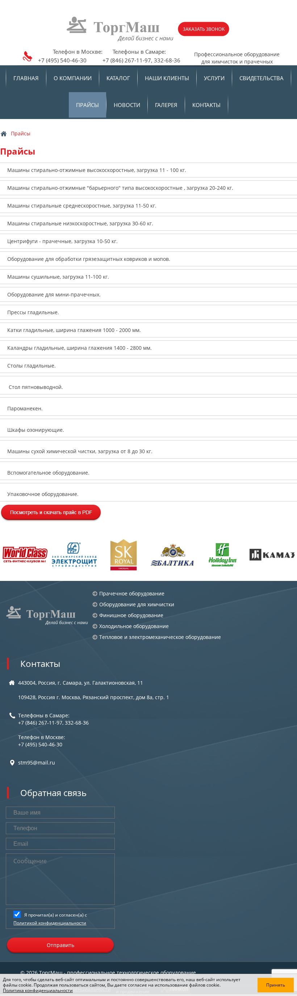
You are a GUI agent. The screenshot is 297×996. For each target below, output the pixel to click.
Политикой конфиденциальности (49, 923)
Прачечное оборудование (131, 593)
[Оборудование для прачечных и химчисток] (47, 615)
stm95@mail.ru (36, 762)
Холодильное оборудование (134, 626)
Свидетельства (261, 78)
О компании (73, 78)
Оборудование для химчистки (136, 604)
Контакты (206, 104)
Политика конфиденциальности (38, 990)
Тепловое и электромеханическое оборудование (160, 637)
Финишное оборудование (131, 615)
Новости (127, 104)
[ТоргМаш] (120, 29)
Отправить (60, 945)
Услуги (214, 78)
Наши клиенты (167, 78)
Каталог (118, 78)
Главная (26, 78)
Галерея (166, 104)
